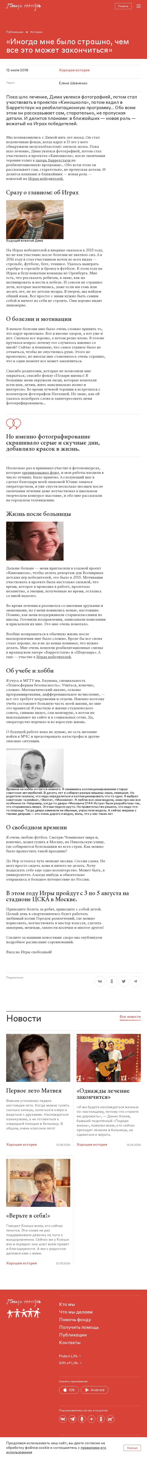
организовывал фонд (40, 472)
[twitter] (123, 981)
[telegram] (135, 981)
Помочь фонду (75, 1320)
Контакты (69, 1343)
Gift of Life (68, 1363)
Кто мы (67, 1304)
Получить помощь (79, 1327)
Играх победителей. (46, 178)
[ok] (111, 981)
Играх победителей (53, 656)
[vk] (100, 981)
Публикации (14, 32)
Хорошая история (21, 1144)
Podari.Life (68, 1356)
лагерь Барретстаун (53, 160)
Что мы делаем (76, 1312)
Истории (36, 32)
